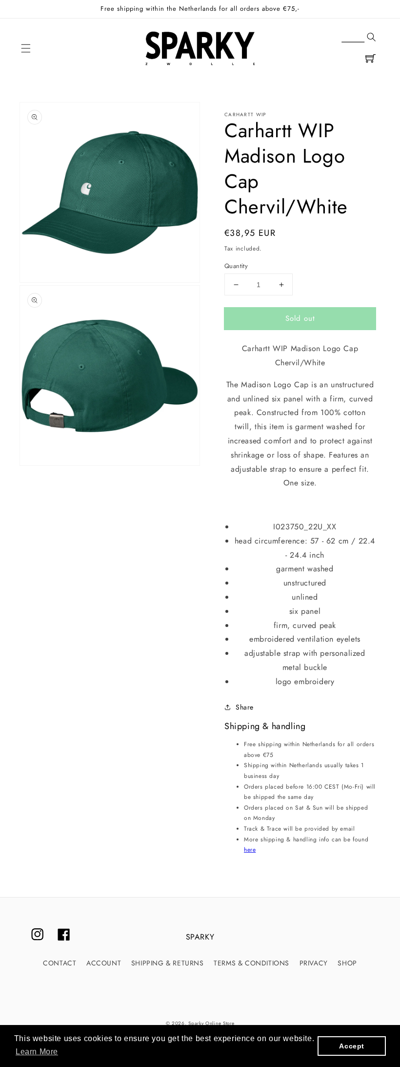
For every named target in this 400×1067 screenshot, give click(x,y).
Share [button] (245, 707)
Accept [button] (351, 1046)
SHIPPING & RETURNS (167, 963)
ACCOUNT (103, 963)
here (250, 849)
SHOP (347, 963)
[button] (26, 48)
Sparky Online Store (211, 1023)
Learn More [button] (37, 1051)
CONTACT (59, 963)
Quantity (236, 266)
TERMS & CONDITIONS (251, 963)
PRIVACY (314, 963)
